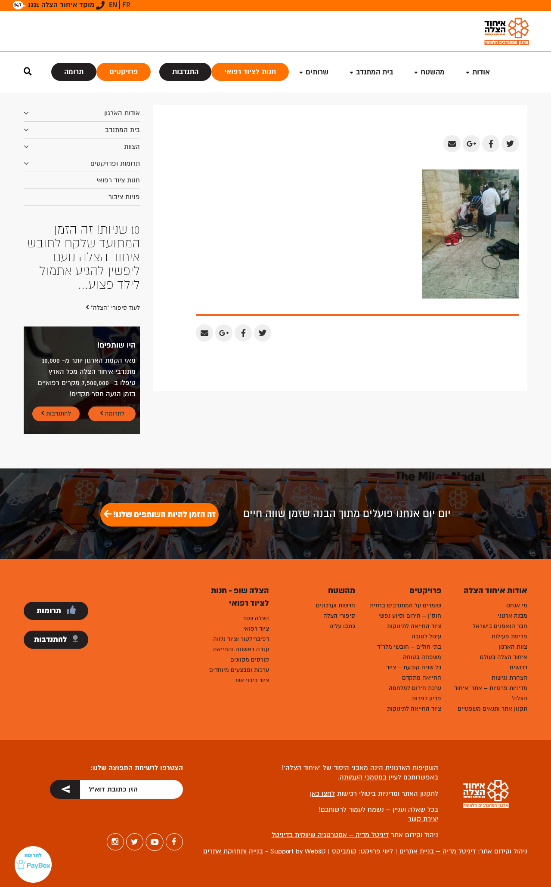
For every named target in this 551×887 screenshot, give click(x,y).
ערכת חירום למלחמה (415, 688)
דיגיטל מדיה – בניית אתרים (436, 851)
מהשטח (433, 72)
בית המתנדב (122, 130)
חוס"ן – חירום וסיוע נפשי (409, 615)
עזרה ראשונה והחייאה (241, 649)
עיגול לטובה (426, 636)
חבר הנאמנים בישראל (500, 626)
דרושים (518, 667)
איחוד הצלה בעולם (503, 657)
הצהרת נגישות (509, 677)
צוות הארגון (512, 646)
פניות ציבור (124, 197)
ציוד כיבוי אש (252, 680)
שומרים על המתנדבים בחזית (405, 605)
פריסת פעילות (509, 636)
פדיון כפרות (426, 698)
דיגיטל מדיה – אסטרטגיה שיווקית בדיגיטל (330, 835)
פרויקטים (123, 71)
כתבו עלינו (342, 626)
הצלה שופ (256, 618)
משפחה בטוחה (422, 657)
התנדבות (185, 71)
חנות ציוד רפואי (118, 180)
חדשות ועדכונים (335, 605)
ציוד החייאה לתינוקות (414, 626)
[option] (82, 257)
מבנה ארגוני (512, 615)
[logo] (506, 31)
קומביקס (344, 851)
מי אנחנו (516, 605)
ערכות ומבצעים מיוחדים (239, 670)
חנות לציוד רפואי (250, 71)
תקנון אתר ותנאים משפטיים (492, 708)
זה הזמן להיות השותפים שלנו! (163, 514)
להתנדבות (57, 413)
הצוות (132, 146)
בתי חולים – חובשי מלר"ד (409, 646)
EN (113, 4)
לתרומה (113, 413)
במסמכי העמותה (363, 777)
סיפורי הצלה (339, 615)
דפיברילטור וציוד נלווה (241, 639)
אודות (481, 72)
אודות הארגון (122, 113)
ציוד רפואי (256, 628)
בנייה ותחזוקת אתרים (233, 851)
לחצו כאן (322, 793)
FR (126, 4)
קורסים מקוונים (249, 659)
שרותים (317, 72)
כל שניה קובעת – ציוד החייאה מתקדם (413, 672)
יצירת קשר (423, 819)
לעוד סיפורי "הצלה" (114, 307)
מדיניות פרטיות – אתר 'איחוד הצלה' (490, 693)
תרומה (74, 71)
